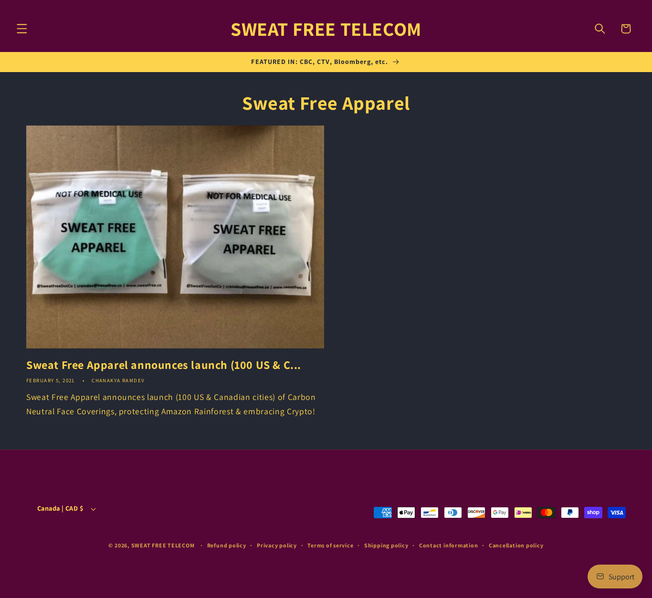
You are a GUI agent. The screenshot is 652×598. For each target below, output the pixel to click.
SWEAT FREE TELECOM (163, 545)
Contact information (448, 545)
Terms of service (330, 545)
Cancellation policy (516, 545)
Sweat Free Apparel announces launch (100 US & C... (163, 364)
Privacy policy (277, 545)
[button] (22, 28)
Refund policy (226, 545)
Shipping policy (386, 545)
